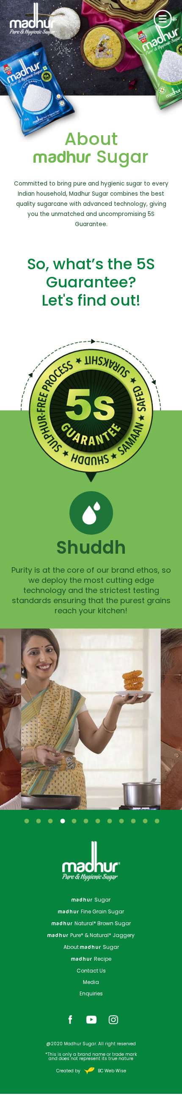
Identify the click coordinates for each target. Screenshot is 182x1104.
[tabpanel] (91, 719)
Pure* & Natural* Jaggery (91, 935)
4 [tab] (61, 821)
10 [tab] (132, 821)
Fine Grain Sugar (91, 911)
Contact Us (91, 970)
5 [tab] (73, 821)
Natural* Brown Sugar (91, 923)
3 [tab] (49, 821)
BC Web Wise (111, 1071)
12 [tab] (156, 821)
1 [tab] (26, 821)
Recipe (91, 958)
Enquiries (91, 993)
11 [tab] (144, 821)
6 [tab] (85, 821)
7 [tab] (97, 821)
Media (91, 982)
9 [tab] (121, 821)
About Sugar (91, 947)
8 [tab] (109, 821)
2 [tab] (38, 821)
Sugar (91, 899)
